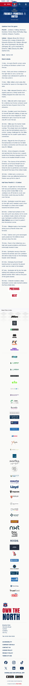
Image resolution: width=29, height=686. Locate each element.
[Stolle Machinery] (14, 566)
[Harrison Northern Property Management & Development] (14, 449)
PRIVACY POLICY (7, 653)
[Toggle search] (19, 4)
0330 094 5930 (8, 636)
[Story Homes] (14, 573)
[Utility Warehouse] (14, 349)
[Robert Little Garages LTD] (14, 553)
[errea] (14, 336)
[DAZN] (14, 323)
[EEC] (14, 422)
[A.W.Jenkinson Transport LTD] (14, 363)
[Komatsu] (14, 482)
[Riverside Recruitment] (14, 547)
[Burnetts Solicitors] (14, 408)
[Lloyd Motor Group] (14, 487)
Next (14, 295)
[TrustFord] (14, 590)
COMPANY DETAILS (8, 644)
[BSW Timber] (14, 401)
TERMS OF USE (7, 655)
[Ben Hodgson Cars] (14, 376)
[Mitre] (14, 316)
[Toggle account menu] (26, 4)
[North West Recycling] (14, 515)
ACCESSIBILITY (7, 642)
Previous (14, 289)
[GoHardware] (14, 436)
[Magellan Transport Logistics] (14, 497)
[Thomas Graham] (14, 586)
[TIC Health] (14, 343)
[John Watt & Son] (14, 469)
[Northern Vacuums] (14, 521)
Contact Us (6, 647)
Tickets (3, 1)
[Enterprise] (14, 329)
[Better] (14, 382)
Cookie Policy (7, 650)
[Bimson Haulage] (14, 388)
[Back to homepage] (14, 4)
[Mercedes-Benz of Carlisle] (14, 503)
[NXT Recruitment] (14, 527)
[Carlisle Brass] (14, 413)
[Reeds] (14, 540)
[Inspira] (14, 462)
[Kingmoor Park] (14, 475)
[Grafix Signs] (14, 443)
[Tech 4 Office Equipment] (14, 579)
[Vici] (14, 595)
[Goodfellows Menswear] (14, 429)
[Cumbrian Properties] (14, 417)
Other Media (18, 683)
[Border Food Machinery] (14, 395)
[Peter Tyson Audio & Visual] (14, 534)
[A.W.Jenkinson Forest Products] (14, 369)
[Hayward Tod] (14, 456)
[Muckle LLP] (14, 509)
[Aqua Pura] (14, 357)
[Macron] (14, 491)
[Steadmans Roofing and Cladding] (14, 560)
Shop (8, 1)
